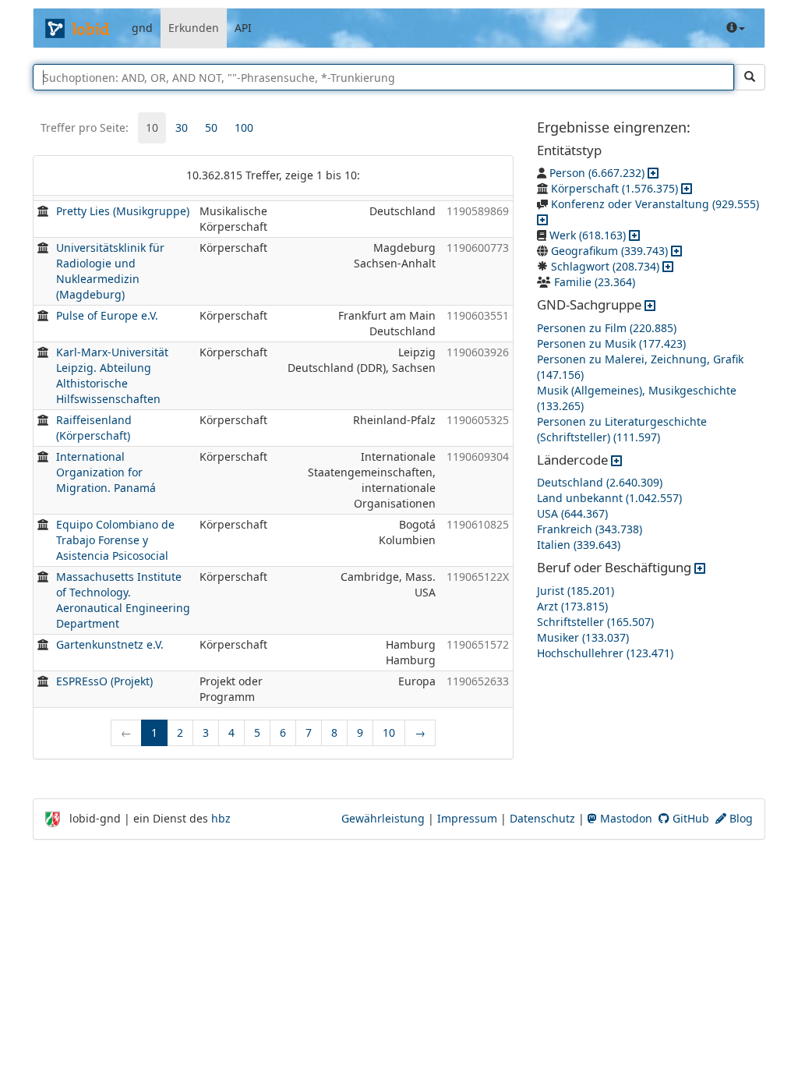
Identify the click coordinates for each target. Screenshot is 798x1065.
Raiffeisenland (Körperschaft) (94, 427)
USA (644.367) (572, 513)
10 (152, 127)
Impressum (467, 818)
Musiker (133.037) (583, 637)
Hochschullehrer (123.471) (605, 653)
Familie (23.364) (594, 281)
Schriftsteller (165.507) (595, 621)
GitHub (689, 818)
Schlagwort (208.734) (605, 266)
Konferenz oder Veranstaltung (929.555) (655, 203)
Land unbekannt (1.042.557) (609, 497)
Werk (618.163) (587, 235)
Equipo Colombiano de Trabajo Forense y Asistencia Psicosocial (115, 540)
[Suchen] (749, 77)
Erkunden (193, 27)
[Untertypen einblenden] (653, 172)
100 (244, 127)
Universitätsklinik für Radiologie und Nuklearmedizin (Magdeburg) (110, 271)
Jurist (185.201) (575, 590)
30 (181, 127)
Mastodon (624, 818)
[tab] (152, 127)
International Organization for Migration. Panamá (106, 472)
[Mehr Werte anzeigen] (649, 304)
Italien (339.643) (578, 544)
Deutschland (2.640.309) (599, 482)
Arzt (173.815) (572, 606)
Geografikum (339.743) (609, 250)
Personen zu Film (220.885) (606, 327)
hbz (221, 818)
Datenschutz (542, 818)
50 (211, 127)
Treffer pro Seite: (85, 127)
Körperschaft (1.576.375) (614, 188)
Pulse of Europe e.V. (107, 315)
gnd (142, 27)
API (243, 27)
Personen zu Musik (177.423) (611, 343)
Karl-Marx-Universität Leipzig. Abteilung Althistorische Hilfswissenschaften (112, 375)
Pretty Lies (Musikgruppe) (122, 210)
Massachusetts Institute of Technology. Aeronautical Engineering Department (123, 600)
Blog (739, 818)
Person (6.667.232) (596, 172)
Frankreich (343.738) (589, 529)
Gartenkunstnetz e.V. (110, 644)
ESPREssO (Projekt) (104, 681)
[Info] (736, 28)
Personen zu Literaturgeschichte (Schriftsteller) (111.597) (622, 429)
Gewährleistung (383, 818)
